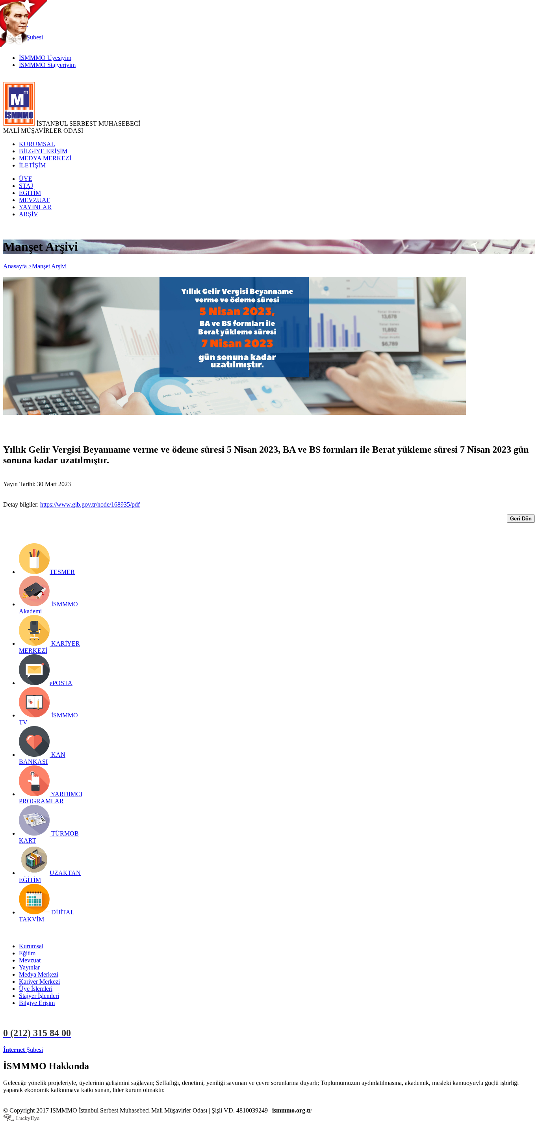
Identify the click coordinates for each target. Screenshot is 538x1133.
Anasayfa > (17, 266)
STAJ (26, 185)
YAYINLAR (35, 207)
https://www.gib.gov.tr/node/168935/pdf (90, 504)
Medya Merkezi (38, 974)
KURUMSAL (37, 144)
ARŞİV (28, 214)
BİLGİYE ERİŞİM (43, 151)
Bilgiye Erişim (37, 1002)
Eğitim (27, 953)
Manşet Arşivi (49, 266)
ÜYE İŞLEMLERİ (69, 1049)
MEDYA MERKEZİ (45, 158)
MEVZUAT (34, 200)
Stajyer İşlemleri (39, 995)
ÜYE (25, 178)
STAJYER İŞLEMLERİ (125, 1049)
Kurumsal (31, 946)
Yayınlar (29, 967)
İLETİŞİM (32, 165)
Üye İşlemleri (35, 988)
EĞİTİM (30, 192)
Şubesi (23, 1049)
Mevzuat (30, 960)
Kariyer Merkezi (39, 981)
